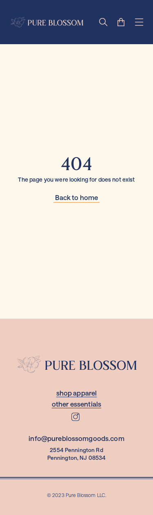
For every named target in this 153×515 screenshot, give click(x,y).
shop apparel (76, 393)
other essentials (76, 404)
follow (80, 415)
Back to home (76, 197)
